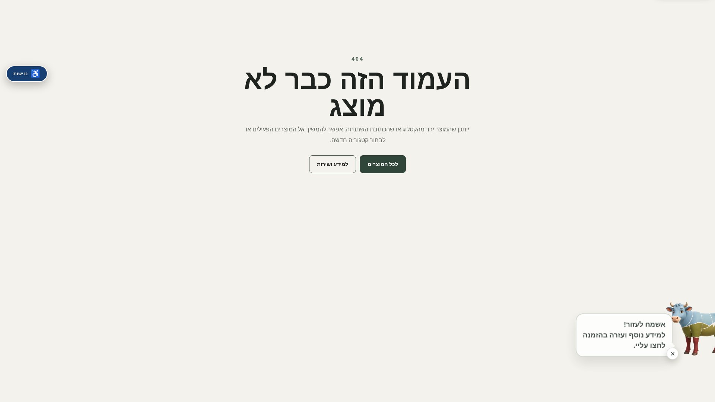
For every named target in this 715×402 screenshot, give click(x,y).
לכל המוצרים (383, 164)
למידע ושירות (332, 164)
